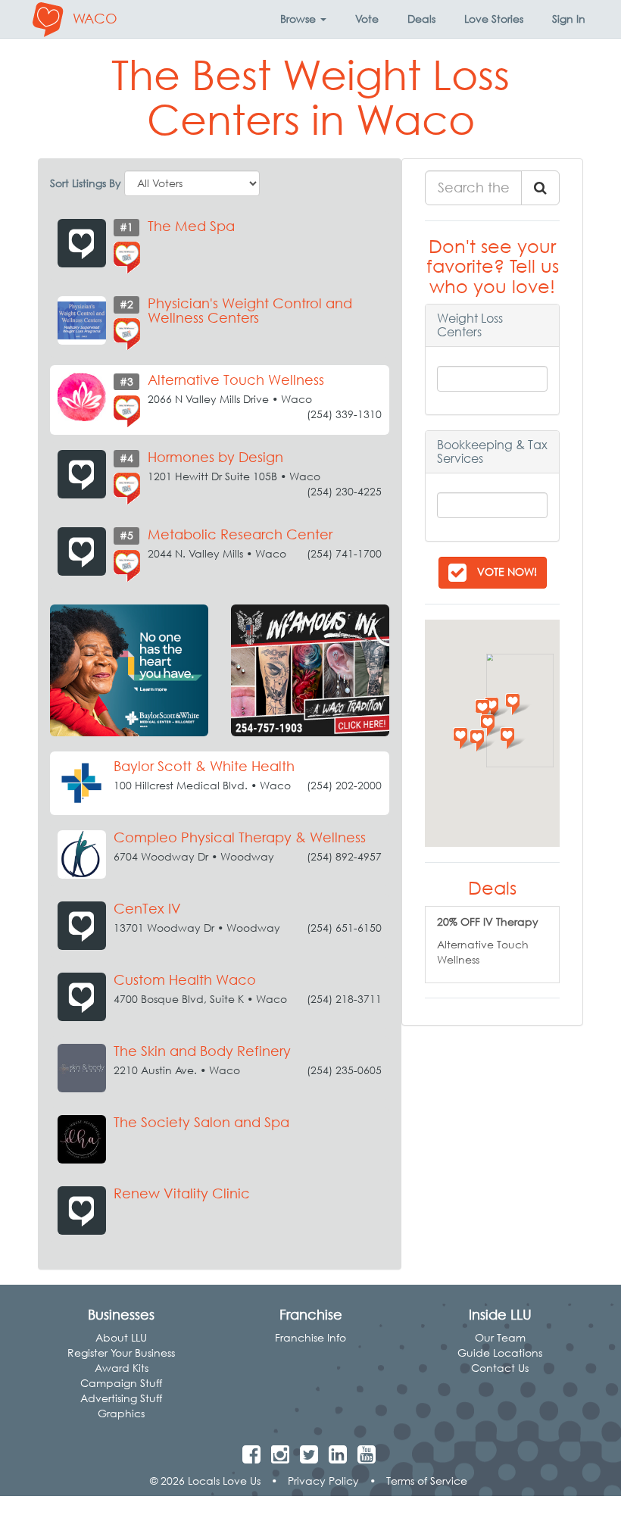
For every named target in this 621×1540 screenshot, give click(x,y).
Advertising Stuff (121, 1398)
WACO (95, 19)
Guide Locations (499, 1352)
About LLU (121, 1337)
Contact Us (500, 1367)
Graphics (121, 1413)
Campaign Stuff (121, 1382)
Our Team (500, 1337)
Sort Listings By (85, 182)
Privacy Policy (323, 1480)
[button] (303, 19)
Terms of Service (426, 1480)
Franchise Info (310, 1337)
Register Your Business (121, 1352)
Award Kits (121, 1367)
